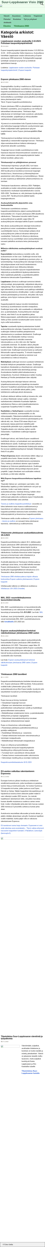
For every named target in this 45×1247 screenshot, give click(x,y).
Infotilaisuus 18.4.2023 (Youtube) (13, 588)
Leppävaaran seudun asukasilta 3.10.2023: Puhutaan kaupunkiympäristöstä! (21, 42)
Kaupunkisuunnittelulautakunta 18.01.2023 (16, 762)
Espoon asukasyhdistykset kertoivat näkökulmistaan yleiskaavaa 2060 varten (20, 632)
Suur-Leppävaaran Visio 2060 (22, 2)
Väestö (7, 16)
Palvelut (7, 19)
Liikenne (27, 16)
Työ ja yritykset (30, 19)
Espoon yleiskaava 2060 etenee (16, 79)
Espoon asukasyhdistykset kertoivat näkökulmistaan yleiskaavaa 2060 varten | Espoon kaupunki (19, 662)
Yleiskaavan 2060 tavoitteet (14, 674)
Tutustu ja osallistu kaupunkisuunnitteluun (16, 504)
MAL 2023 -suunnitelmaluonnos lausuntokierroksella (16, 599)
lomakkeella (9, 622)
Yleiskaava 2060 (21, 26)
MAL (41, 612)
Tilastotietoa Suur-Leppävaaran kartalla (31, 1072)
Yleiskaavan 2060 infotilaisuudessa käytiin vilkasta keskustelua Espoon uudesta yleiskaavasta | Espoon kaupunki (20, 579)
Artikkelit (7, 22)
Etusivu (7, 26)
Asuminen (16, 16)
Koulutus (17, 19)
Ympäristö (38, 16)
